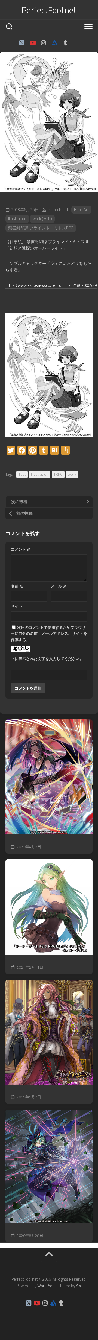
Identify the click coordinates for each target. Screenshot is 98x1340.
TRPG (58, 474)
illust (22, 474)
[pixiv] (76, 43)
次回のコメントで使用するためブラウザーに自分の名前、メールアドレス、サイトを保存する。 (49, 633)
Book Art (81, 209)
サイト (16, 606)
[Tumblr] (65, 43)
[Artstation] (54, 43)
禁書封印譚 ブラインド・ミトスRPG (40, 228)
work (72, 474)
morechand (58, 209)
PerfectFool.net (49, 9)
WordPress (47, 1286)
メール (59, 586)
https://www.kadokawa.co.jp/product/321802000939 (51, 285)
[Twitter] (21, 43)
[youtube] (32, 43)
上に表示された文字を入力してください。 (47, 658)
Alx (78, 1286)
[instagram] (43, 43)
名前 (17, 586)
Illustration (17, 218)
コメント (21, 549)
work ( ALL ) (42, 218)
